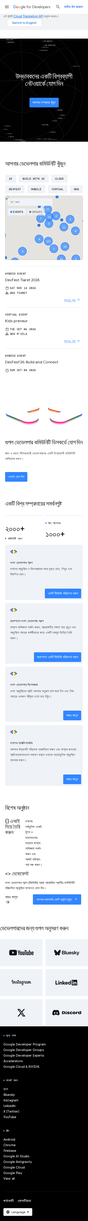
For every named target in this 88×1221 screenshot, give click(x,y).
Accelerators (13, 1061)
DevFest (15, 189)
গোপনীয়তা (24, 1201)
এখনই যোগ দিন (16, 477)
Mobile (36, 189)
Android (9, 1139)
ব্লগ (5, 1089)
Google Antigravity (17, 1162)
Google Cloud (14, 1167)
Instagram (10, 1100)
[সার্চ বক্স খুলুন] (58, 6)
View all (9, 1178)
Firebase (9, 1151)
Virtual (58, 189)
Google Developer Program (24, 1044)
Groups (37, 212)
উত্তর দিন (70, 300)
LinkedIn (9, 1106)
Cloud (59, 178)
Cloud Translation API (28, 16)
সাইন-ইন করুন (73, 7)
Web (76, 189)
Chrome (9, 1145)
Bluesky (9, 1095)
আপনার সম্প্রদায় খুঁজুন (44, 102)
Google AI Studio (16, 1156)
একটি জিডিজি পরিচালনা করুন (63, 593)
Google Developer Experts (23, 1055)
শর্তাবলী (8, 1201)
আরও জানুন (72, 715)
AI (10, 178)
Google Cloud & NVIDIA (21, 1067)
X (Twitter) (11, 1111)
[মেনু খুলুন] (7, 7)
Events (18, 212)
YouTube (9, 1117)
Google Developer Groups (23, 1050)
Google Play (12, 1173)
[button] (48, 237)
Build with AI (34, 178)
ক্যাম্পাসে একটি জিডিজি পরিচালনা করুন (57, 657)
